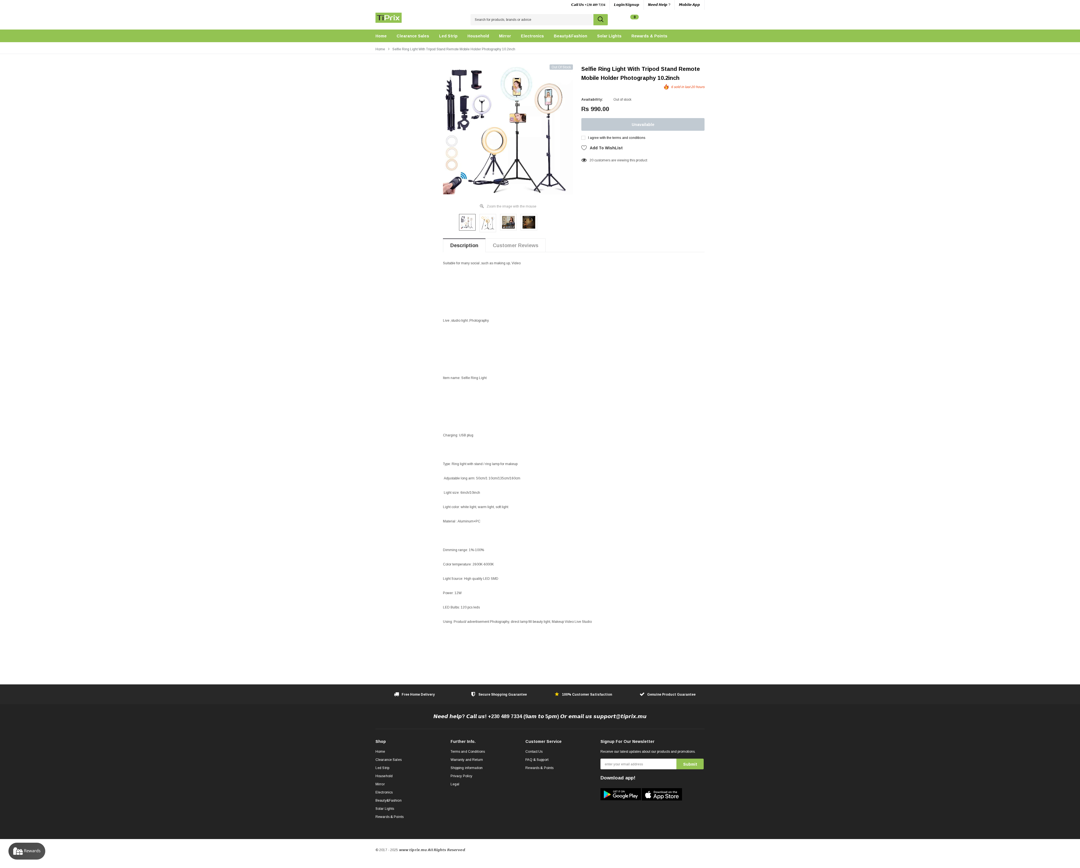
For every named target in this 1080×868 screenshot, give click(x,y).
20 (591, 160)
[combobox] (532, 19)
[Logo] (388, 16)
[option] (508, 129)
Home (380, 49)
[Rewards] (26, 851)
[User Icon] (677, 20)
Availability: (592, 100)
